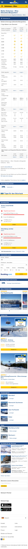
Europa (13, 251)
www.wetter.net (8, 166)
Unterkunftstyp (21, 267)
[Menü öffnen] (2, 2)
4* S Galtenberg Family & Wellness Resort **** (18, 446)
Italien (2, 230)
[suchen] (26, 2)
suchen (21, 274)
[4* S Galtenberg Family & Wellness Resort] (4, 449)
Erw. (2, 267)
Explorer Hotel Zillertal (17, 465)
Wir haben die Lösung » (7, 176)
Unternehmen (18, 526)
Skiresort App (5, 501)
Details (14, 224)
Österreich (18, 251)
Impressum (4, 526)
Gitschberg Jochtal (7, 229)
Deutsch (7, 518)
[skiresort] (14, 2)
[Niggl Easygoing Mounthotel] (4, 459)
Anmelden (4, 485)
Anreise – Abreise (5, 257)
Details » (15, 31)
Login (16, 530)
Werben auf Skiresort (6, 533)
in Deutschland (11, 341)
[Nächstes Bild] (26, 301)
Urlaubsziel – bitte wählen (6, 262)
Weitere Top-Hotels (5, 475)
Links (16, 523)
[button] (6, 274)
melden (23, 180)
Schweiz (3, 207)
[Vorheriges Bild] (2, 301)
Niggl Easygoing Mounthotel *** (19, 456)
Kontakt (3, 523)
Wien (23, 251)
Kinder (7, 267)
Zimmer (14, 267)
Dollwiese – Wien (10, 6)
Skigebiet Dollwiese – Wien (18, 15)
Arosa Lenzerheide (7, 205)
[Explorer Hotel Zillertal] (4, 469)
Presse (3, 530)
